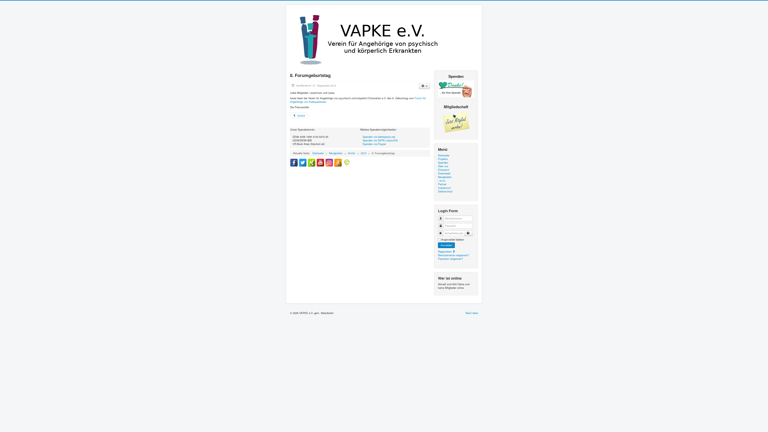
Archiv (442, 180)
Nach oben (472, 313)
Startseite (443, 155)
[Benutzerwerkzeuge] (424, 86)
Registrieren (445, 251)
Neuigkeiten (445, 177)
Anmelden (446, 245)
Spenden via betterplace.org (379, 137)
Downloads (444, 173)
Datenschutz (445, 191)
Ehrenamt (443, 170)
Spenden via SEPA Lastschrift (380, 140)
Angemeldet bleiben (452, 239)
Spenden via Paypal (374, 144)
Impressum (444, 188)
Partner (442, 184)
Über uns (443, 166)
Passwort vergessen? (450, 259)
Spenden (443, 162)
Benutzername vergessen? (453, 255)
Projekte (443, 159)
